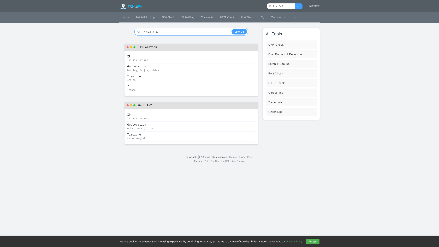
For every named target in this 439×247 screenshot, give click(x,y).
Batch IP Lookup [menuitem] (145, 17)
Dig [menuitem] (262, 17)
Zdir (207, 161)
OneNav (215, 161)
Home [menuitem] (126, 17)
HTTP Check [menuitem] (227, 17)
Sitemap (232, 157)
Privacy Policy (246, 157)
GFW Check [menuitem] (168, 17)
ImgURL (225, 161)
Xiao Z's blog (238, 161)
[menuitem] (278, 17)
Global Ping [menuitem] (188, 17)
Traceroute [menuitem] (207, 17)
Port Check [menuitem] (247, 17)
